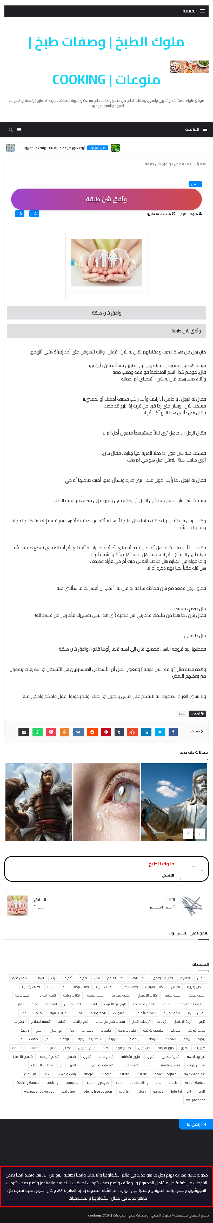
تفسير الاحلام (40, 1021)
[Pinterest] (106, 732)
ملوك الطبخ (189, 214)
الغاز (21, 1004)
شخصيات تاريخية (89, 1039)
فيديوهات (106, 1056)
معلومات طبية (194, 1074)
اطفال (175, 987)
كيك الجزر (76, 1065)
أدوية (68, 978)
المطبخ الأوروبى (145, 1013)
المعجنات (119, 1013)
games (158, 1091)
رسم (39, 1030)
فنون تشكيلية (130, 1056)
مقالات (124, 1074)
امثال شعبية (58, 1013)
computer (72, 1082)
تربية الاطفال (182, 1021)
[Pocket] (51, 732)
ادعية (83, 978)
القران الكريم (196, 1013)
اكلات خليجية (56, 987)
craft (201, 1091)
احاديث (185, 978)
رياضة (25, 1030)
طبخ (105, 1048)
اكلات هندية (95, 995)
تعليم (61, 1021)
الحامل (166, 1004)
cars (119, 1082)
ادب (97, 978)
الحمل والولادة (144, 1004)
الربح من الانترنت (115, 1004)
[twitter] (160, 732)
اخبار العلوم (115, 978)
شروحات (65, 1039)
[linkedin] (146, 732)
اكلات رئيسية (31, 987)
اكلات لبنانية (173, 995)
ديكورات (88, 1030)
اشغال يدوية (196, 987)
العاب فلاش (73, 1004)
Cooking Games (27, 1082)
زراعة (186, 1039)
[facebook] (173, 732)
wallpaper (69, 1091)
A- (20, 213)
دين (72, 1030)
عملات (34, 1048)
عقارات (51, 1048)
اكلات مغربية (121, 995)
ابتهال (201, 978)
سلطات (170, 1039)
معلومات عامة (166, 1074)
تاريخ (202, 1021)
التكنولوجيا (22, 995)
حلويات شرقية (153, 1030)
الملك (79, 1013)
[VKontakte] (78, 732)
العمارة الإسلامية (44, 1004)
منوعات (106, 1074)
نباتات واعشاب (67, 1074)
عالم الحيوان (86, 1048)
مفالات (142, 1074)
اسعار (40, 978)
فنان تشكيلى (170, 1056)
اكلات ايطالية (128, 987)
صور (184, 1048)
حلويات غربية (127, 1030)
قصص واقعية (170, 1065)
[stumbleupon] (132, 732)
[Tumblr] (119, 732)
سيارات (113, 1039)
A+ (34, 213)
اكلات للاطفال (147, 995)
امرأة (39, 1013)
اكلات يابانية (71, 995)
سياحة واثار (133, 1039)
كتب (149, 1065)
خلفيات (106, 1030)
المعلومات (98, 1013)
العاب (93, 1004)
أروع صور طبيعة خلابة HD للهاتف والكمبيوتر (71, 148)
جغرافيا (19, 1021)
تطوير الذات (80, 1021)
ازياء (54, 978)
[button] (193, 11)
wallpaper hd (195, 1100)
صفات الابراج (29, 1039)
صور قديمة (166, 1048)
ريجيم (201, 1039)
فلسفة (17, 1048)
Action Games (195, 1082)
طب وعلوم (123, 1048)
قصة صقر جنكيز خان (106, 807)
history (141, 1091)
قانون (87, 1056)
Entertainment (180, 1091)
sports (124, 1091)
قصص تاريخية (49, 1056)
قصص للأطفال (22, 1056)
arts (158, 1082)
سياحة (153, 1039)
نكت (47, 1074)
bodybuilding (139, 1082)
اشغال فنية (20, 978)
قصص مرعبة (196, 1065)
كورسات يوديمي (102, 1065)
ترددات (161, 1021)
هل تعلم (30, 1074)
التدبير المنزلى (47, 995)
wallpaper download (39, 1091)
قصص (195, 184)
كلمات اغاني (130, 1065)
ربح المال (56, 1030)
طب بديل (144, 1048)
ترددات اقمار (141, 1021)
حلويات (175, 1030)
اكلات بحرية (104, 987)
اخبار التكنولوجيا (115, 147)
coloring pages (98, 1082)
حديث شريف (196, 1030)
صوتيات (199, 1048)
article (173, 1082)
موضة (88, 1074)
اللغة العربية (172, 1013)
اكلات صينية (197, 995)
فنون (151, 1056)
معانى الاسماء (42, 1065)
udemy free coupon (97, 1091)
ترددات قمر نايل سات (110, 1021)
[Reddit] (92, 732)
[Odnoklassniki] (64, 732)
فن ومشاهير (196, 1056)
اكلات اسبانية (154, 987)
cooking (52, 1082)
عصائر (67, 1048)
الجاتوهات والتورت (192, 1004)
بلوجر (24, 1013)
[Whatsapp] (37, 732)
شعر (48, 1039)
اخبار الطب (137, 978)
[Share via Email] (23, 732)
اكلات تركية (81, 987)
